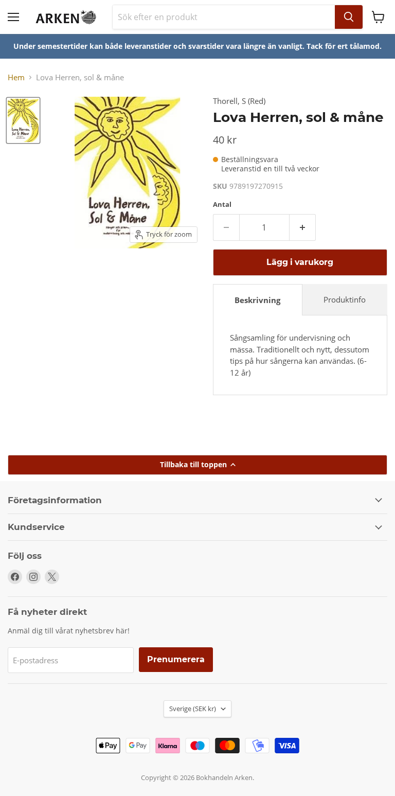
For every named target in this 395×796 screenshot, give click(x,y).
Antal (222, 204)
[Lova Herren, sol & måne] (23, 121)
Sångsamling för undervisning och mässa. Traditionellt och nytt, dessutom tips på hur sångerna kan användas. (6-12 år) (299, 355)
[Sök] (349, 17)
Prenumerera (176, 659)
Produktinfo (345, 299)
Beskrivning (257, 300)
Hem (16, 77)
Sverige (192, 708)
